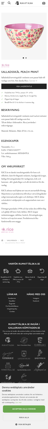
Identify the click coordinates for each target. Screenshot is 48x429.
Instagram (36, 298)
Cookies (12, 311)
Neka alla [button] (24, 417)
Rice (13, 146)
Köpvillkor (12, 301)
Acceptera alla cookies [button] (24, 409)
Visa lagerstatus (24, 86)
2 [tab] (26, 58)
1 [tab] (23, 58)
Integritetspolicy (12, 309)
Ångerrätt (12, 304)
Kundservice (12, 298)
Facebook (36, 301)
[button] (24, 424)
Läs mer (18, 402)
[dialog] (24, 406)
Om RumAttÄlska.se (12, 306)
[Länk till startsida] (2, 240)
